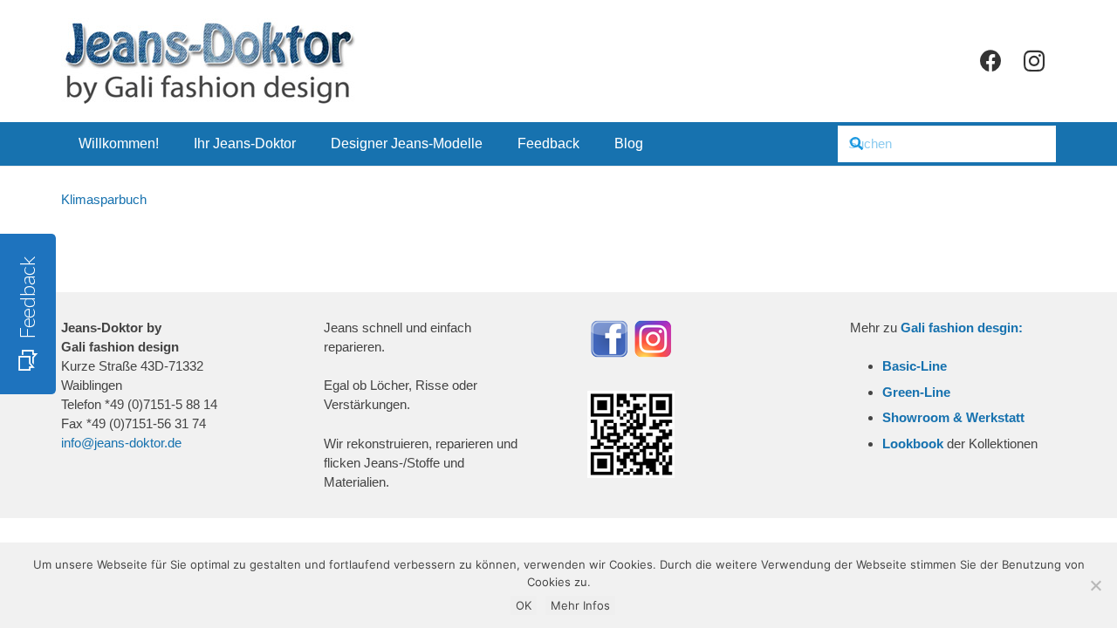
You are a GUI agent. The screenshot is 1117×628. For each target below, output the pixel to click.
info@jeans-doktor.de (121, 442)
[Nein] (1095, 585)
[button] (308, 143)
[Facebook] (990, 61)
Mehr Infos (580, 605)
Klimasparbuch (104, 199)
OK (523, 605)
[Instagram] (1034, 61)
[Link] (208, 61)
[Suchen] (856, 144)
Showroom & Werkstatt (953, 417)
